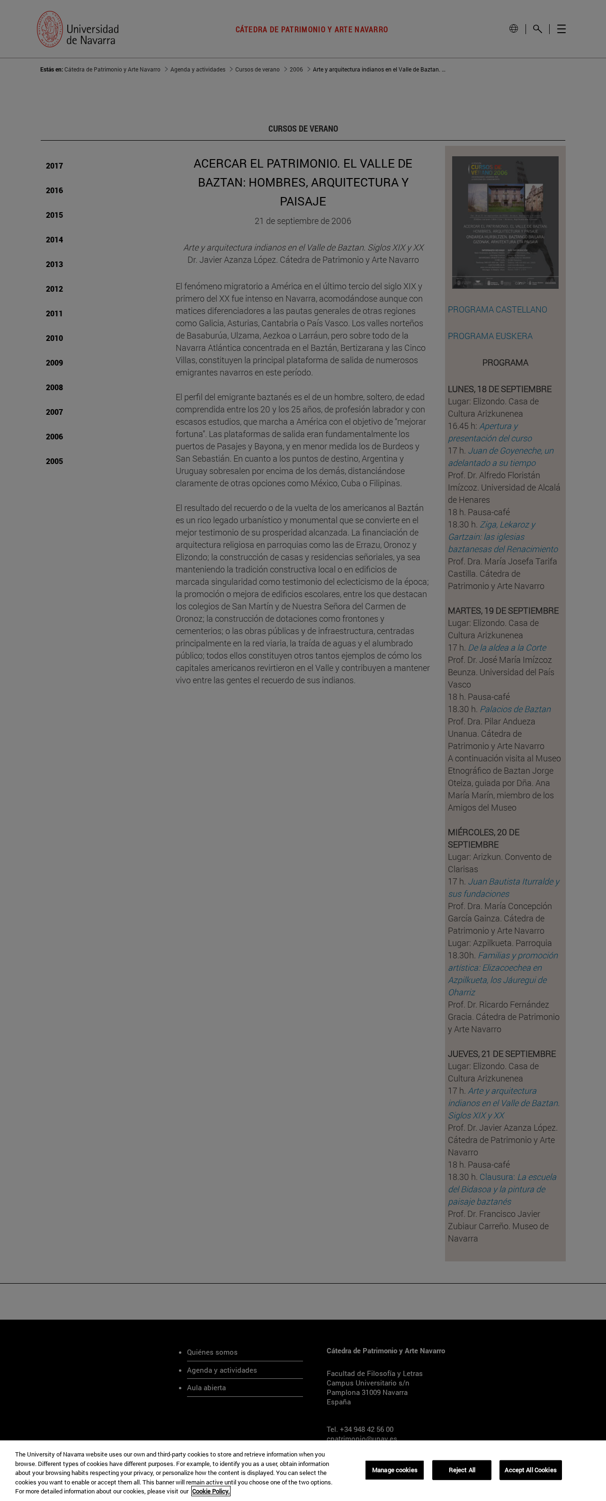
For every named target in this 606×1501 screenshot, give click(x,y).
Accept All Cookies (530, 1469)
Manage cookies (395, 1469)
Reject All (462, 1469)
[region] (303, 1470)
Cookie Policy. (211, 1491)
